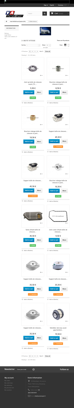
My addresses (8, 385)
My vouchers (8, 390)
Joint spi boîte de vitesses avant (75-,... (33, 83)
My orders (7, 380)
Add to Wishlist (28, 103)
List (68, 46)
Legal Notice (8, 35)
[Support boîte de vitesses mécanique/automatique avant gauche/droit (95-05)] (32, 265)
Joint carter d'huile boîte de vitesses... (58, 231)
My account (9, 378)
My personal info (9, 387)
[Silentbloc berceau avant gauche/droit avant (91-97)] (58, 314)
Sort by (23, 45)
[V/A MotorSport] (14, 14)
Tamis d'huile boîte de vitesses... (33, 231)
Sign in (46, 5)
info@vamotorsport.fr (40, 396)
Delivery (7, 33)
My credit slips (9, 383)
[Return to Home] (6, 21)
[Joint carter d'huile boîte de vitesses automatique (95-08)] (58, 216)
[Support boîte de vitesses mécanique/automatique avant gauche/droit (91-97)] (58, 117)
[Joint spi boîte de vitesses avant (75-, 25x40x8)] (32, 68)
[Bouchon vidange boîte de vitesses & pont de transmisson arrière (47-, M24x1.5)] (58, 68)
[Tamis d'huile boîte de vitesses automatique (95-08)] (32, 216)
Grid (65, 46)
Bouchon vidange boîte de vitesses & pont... (58, 83)
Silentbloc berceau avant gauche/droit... (58, 329)
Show (43, 45)
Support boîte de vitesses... (58, 131)
